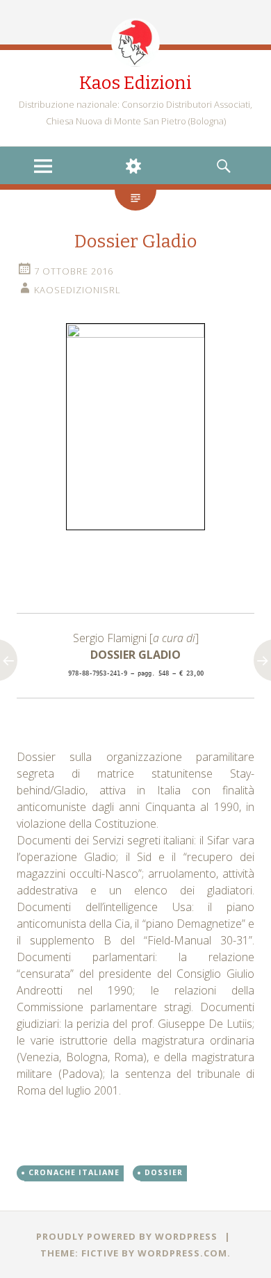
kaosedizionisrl (77, 290)
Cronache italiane (74, 1172)
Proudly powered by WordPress (126, 1236)
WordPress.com (182, 1253)
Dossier (164, 1172)
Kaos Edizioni (135, 83)
